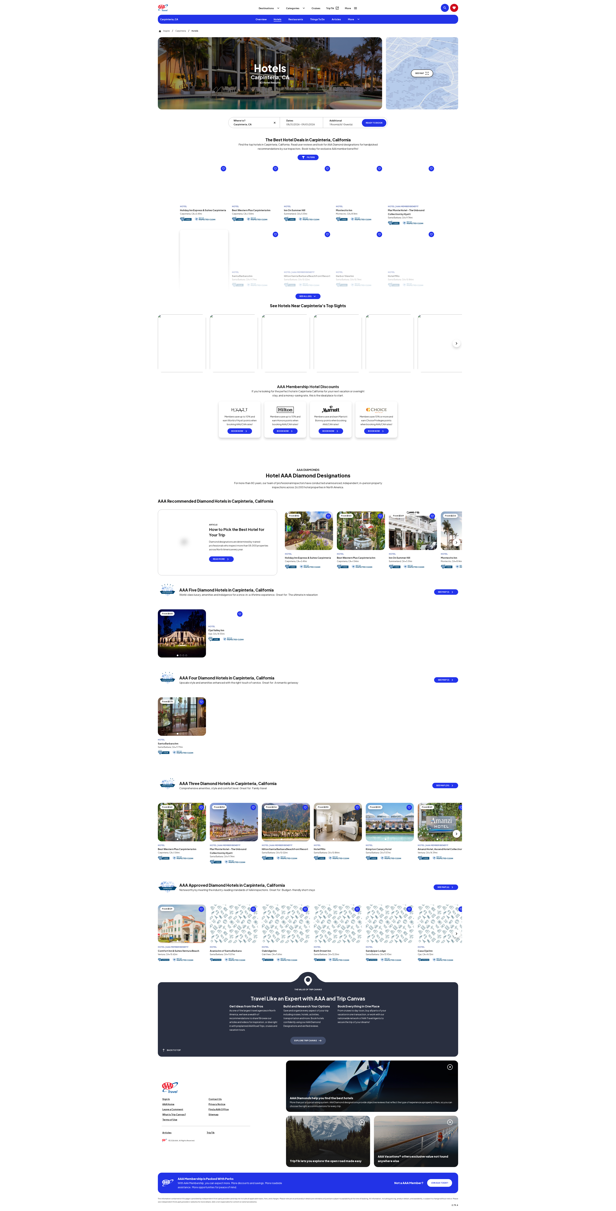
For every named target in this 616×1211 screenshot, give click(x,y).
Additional (335, 120)
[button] (251, 208)
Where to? (239, 120)
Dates (289, 120)
